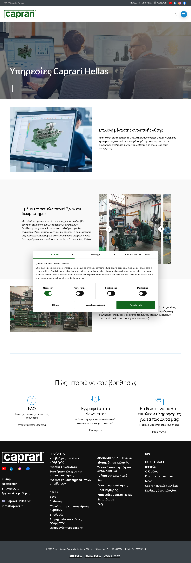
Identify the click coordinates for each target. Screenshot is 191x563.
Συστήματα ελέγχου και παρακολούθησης (66, 473)
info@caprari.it (12, 506)
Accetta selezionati (95, 305)
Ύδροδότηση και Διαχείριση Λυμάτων (69, 508)
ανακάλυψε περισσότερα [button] (32, 424)
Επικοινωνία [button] (159, 431)
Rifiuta (55, 305)
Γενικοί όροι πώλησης (112, 485)
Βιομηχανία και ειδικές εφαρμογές (66, 521)
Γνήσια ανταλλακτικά (112, 476)
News (149, 481)
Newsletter (9, 484)
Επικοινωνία (10, 488)
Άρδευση (56, 501)
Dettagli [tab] (95, 254)
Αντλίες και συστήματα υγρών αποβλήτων (70, 481)
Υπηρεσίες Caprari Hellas (114, 495)
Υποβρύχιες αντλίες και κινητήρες (66, 460)
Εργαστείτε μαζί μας (16, 493)
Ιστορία (150, 467)
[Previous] (109, 229)
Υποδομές (56, 514)
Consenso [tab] (54, 254)
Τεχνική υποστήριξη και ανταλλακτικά (114, 469)
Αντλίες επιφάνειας (63, 467)
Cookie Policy (112, 555)
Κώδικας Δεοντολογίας (160, 490)
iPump (6, 479)
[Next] (161, 229)
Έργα (53, 497)
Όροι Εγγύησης (107, 490)
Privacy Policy (93, 555)
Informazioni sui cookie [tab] (137, 254)
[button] (184, 14)
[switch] (80, 293)
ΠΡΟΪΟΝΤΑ (57, 453)
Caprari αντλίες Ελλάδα (161, 486)
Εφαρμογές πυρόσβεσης (66, 528)
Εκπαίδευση (105, 499)
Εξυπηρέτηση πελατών (113, 462)
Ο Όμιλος (151, 471)
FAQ (100, 504)
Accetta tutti (136, 305)
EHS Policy (75, 555)
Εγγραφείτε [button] (95, 430)
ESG (147, 453)
